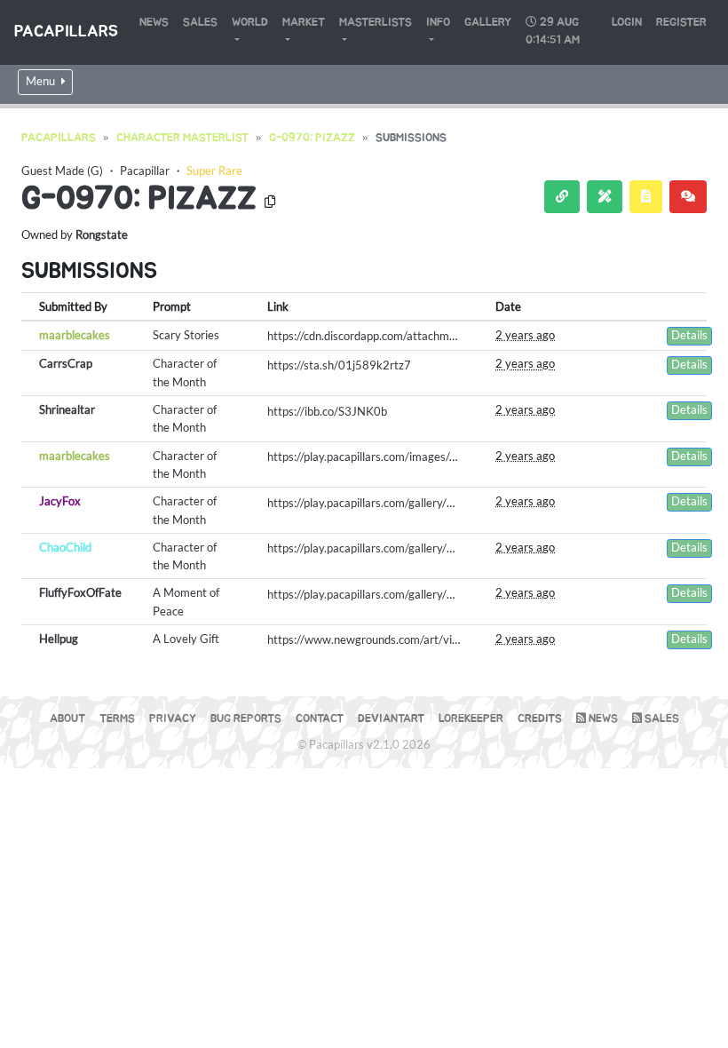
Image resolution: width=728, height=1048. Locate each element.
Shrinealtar (67, 409)
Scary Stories (186, 335)
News (154, 22)
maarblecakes (74, 335)
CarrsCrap (65, 363)
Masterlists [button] (375, 22)
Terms (117, 719)
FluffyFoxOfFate (80, 592)
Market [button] (303, 22)
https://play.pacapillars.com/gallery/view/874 (381, 548)
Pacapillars (66, 32)
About (67, 719)
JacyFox (60, 501)
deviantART (391, 719)
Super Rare (214, 170)
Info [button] (438, 22)
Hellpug (58, 638)
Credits (540, 719)
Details (689, 335)
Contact (320, 719)
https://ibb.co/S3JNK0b (327, 411)
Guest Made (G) (62, 170)
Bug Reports (245, 719)
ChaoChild (65, 547)
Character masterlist (182, 138)
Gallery (487, 22)
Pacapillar (145, 170)
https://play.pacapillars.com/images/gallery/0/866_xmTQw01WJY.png (444, 456)
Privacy (172, 719)
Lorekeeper (471, 719)
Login (627, 22)
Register (681, 22)
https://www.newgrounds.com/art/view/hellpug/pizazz (404, 639)
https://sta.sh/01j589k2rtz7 (339, 365)
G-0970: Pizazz (312, 138)
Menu (42, 81)
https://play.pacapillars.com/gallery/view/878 (381, 594)
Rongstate (101, 234)
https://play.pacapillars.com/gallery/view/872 (381, 503)
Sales (200, 22)
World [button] (250, 22)
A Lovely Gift (186, 638)
